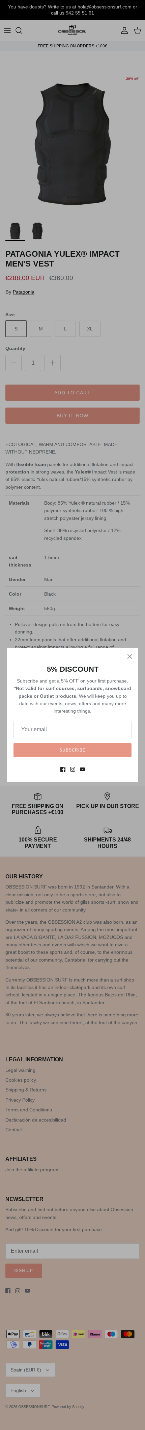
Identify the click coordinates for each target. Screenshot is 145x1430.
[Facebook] (62, 769)
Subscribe (72, 750)
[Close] (129, 656)
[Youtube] (82, 769)
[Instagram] (72, 769)
